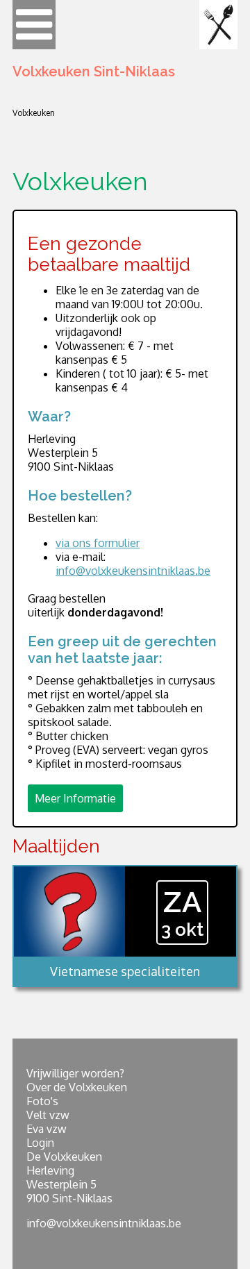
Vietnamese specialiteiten (125, 971)
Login (40, 1143)
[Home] (218, 24)
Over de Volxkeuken (76, 1087)
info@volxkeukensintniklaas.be (133, 571)
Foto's (42, 1101)
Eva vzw (46, 1129)
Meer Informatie (75, 798)
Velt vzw (47, 1115)
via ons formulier (98, 543)
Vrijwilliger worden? (75, 1073)
